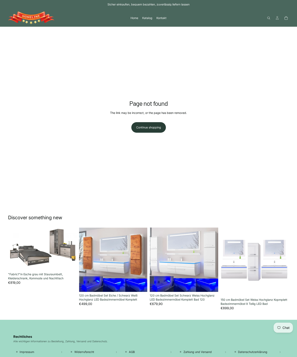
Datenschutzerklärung (252, 352)
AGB (132, 352)
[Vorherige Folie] (14, 249)
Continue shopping (148, 127)
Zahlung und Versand (197, 352)
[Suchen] (268, 18)
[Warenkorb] (286, 18)
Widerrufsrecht (84, 352)
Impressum (27, 352)
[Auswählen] (141, 285)
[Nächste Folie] (70, 249)
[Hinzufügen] (70, 264)
